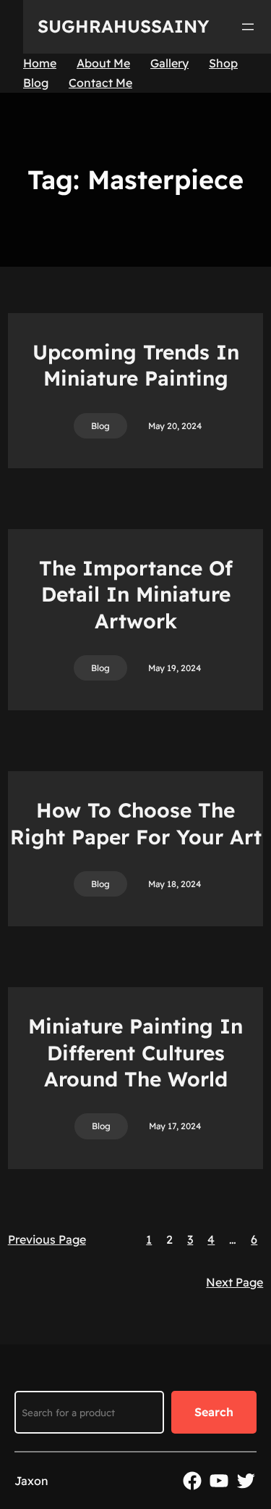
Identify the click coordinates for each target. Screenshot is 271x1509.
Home (39, 63)
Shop (223, 63)
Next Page (234, 1282)
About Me (103, 63)
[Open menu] (248, 27)
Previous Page (47, 1239)
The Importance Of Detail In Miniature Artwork (136, 594)
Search (213, 1412)
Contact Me (100, 82)
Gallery (169, 63)
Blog (35, 82)
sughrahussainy (123, 26)
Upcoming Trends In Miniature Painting (136, 365)
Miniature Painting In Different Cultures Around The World (135, 1052)
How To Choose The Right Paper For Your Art (136, 823)
